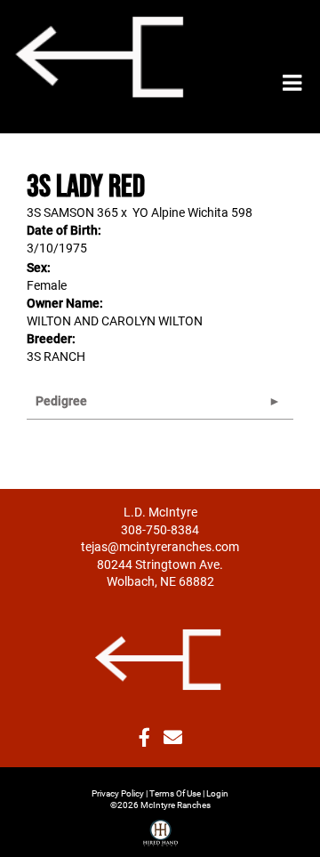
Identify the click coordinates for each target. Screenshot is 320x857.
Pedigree (61, 400)
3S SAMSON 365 (72, 212)
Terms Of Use (175, 793)
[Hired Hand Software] (160, 826)
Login (217, 793)
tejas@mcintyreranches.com (160, 546)
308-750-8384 (160, 529)
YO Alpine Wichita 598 (192, 212)
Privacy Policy (118, 793)
